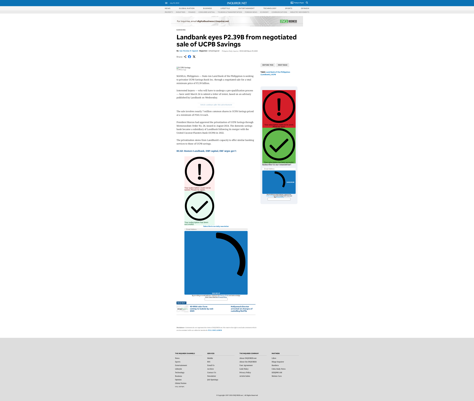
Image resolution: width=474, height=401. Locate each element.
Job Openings (212, 379)
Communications (279, 12)
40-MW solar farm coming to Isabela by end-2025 (202, 308)
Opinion (178, 379)
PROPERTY (169, 12)
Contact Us (211, 372)
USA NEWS (179, 387)
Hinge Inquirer (278, 362)
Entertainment (181, 365)
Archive (210, 369)
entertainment (246, 8)
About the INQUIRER (248, 362)
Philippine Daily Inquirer (230, 51)
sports (288, 8)
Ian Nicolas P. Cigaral (189, 51)
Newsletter (211, 376)
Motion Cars (277, 376)
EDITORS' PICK (267, 65)
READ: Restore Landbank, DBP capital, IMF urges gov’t (206, 150)
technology (269, 8)
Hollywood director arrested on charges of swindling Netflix (242, 308)
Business (178, 376)
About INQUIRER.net (248, 358)
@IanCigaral (214, 51)
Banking (181, 30)
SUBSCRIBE (290, 182)
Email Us (210, 365)
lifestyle (225, 8)
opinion (305, 8)
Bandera (275, 365)
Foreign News (251, 12)
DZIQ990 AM (277, 372)
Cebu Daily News (279, 369)
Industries (180, 12)
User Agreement (246, 365)
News (167, 8)
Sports (177, 362)
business (207, 8)
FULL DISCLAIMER (215, 330)
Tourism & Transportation (230, 12)
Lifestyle (178, 369)
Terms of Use (224, 295)
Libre (274, 358)
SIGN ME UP (216, 293)
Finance (192, 12)
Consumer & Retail (206, 12)
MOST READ (282, 65)
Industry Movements (299, 12)
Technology (179, 372)
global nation (187, 8)
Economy (264, 12)
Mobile (210, 358)
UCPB (273, 74)
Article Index (244, 376)
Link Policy (243, 369)
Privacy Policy (222, 297)
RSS (208, 362)
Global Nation (180, 383)
